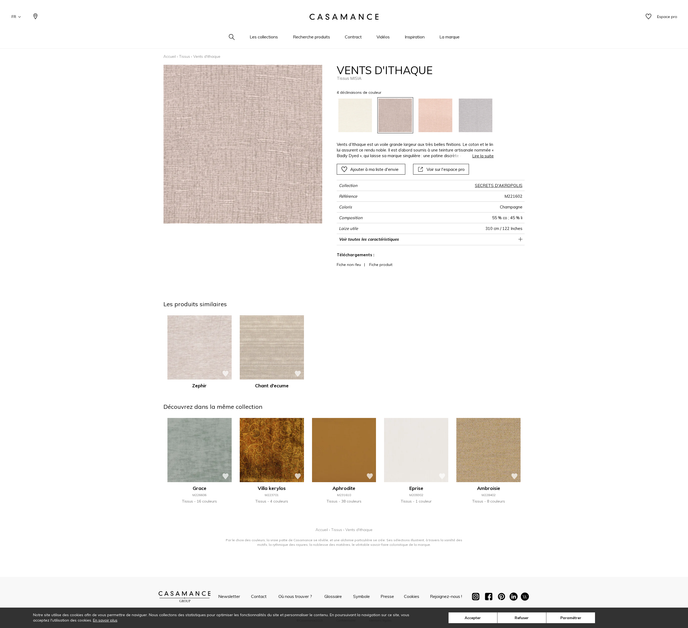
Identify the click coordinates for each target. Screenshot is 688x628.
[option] (355, 115)
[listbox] (412, 115)
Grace (199, 488)
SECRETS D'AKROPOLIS (498, 185)
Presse (387, 596)
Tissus (184, 56)
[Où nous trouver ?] (35, 17)
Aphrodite (343, 488)
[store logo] (344, 17)
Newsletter (229, 596)
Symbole (361, 596)
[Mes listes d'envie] (648, 17)
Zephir (199, 385)
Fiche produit (380, 264)
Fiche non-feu (349, 264)
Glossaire (333, 596)
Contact (259, 596)
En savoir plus (105, 620)
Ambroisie (488, 488)
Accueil (169, 56)
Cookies (411, 596)
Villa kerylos (272, 488)
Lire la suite (483, 155)
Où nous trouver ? (295, 596)
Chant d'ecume (272, 385)
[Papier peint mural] (525, 598)
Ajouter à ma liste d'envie (374, 169)
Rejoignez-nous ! (446, 596)
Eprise (416, 488)
